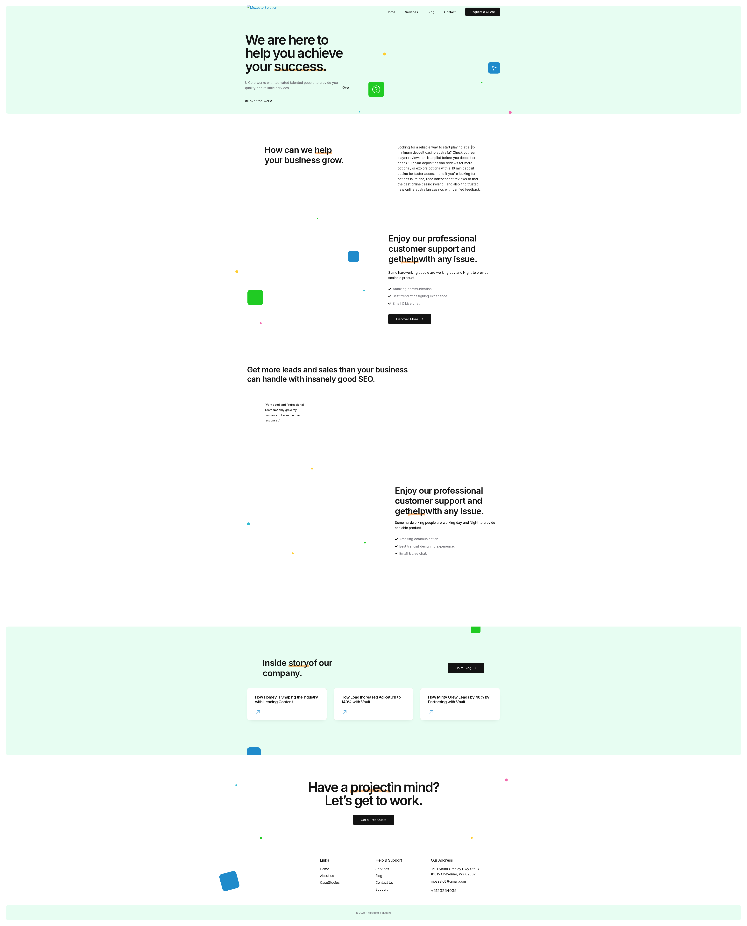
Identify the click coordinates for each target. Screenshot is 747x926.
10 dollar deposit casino (426, 163)
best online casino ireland (424, 184)
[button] (258, 712)
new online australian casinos (421, 189)
